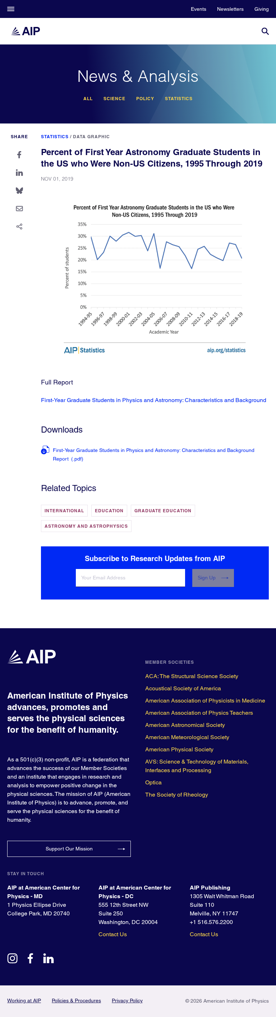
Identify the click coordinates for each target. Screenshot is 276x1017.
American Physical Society (179, 749)
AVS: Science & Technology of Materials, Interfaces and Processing (196, 766)
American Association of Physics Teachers (199, 712)
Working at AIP (24, 1000)
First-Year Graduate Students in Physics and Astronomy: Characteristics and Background (153, 400)
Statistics (179, 98)
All (88, 98)
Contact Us (112, 934)
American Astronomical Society (185, 725)
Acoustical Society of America (183, 688)
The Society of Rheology (176, 794)
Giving (261, 9)
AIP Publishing (210, 887)
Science (114, 98)
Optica (153, 782)
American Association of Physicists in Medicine (205, 700)
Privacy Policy (127, 1000)
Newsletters (230, 9)
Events (198, 9)
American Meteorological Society (187, 737)
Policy (145, 98)
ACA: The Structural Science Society (191, 676)
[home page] (29, 31)
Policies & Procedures (76, 1000)
